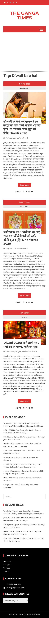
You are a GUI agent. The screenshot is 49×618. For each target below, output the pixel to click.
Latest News (10, 351)
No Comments (24, 88)
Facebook (7, 561)
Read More (24, 185)
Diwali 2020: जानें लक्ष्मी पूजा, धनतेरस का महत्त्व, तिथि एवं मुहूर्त (21, 344)
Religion (9, 138)
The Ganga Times (24, 15)
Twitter (6, 571)
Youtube (6, 568)
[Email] (32, 192)
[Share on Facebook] (23, 192)
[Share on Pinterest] (29, 192)
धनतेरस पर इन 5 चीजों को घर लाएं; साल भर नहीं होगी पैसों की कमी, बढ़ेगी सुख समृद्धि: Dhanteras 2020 (21, 237)
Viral (26, 614)
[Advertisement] (24, 52)
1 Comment (24, 317)
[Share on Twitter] (26, 191)
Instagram (7, 564)
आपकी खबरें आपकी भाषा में (20, 138)
